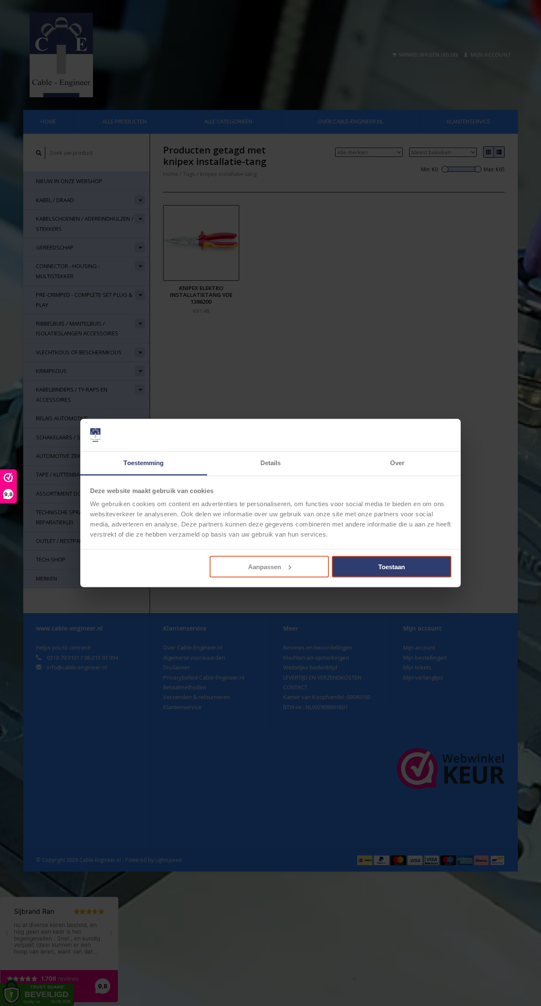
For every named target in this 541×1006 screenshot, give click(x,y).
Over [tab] (397, 462)
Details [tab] (270, 462)
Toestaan (391, 566)
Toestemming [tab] (143, 462)
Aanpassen (264, 566)
